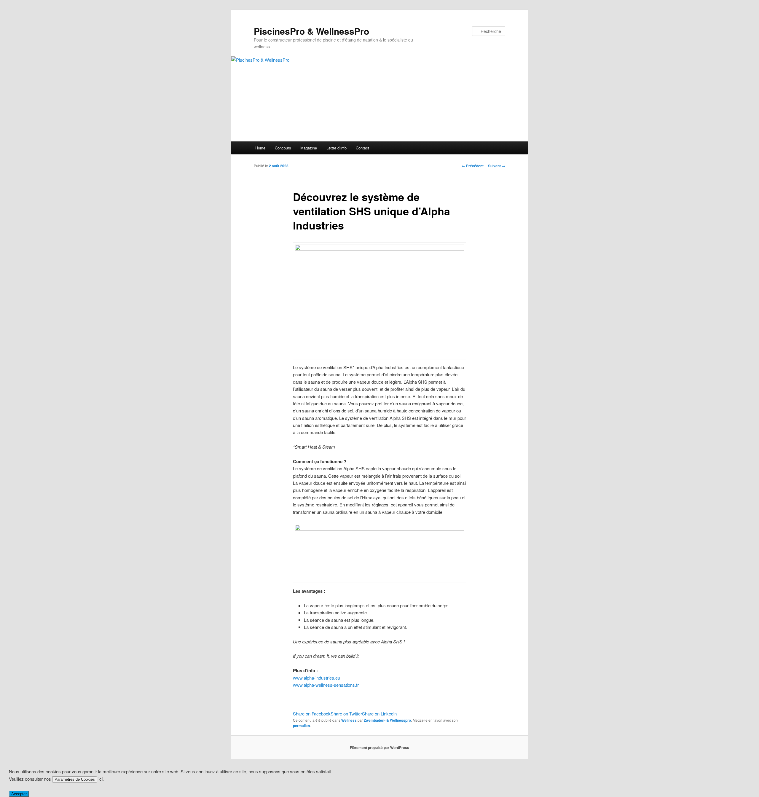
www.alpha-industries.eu (316, 678)
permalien (301, 725)
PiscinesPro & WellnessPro (311, 31)
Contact (362, 148)
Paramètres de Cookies (75, 779)
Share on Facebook (312, 713)
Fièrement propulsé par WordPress (379, 747)
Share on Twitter (346, 713)
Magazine (308, 148)
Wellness (349, 720)
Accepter (19, 794)
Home (260, 148)
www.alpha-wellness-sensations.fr (326, 685)
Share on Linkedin (379, 713)
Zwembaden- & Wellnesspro (387, 720)
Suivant (496, 165)
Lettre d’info (336, 148)
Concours (283, 148)
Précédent (473, 165)
